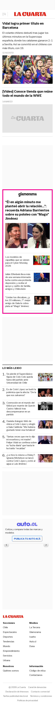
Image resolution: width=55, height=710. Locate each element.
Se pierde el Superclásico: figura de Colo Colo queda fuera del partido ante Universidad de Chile (19, 378)
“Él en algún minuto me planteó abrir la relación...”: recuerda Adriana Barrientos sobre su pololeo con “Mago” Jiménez (27, 210)
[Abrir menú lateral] (5, 14)
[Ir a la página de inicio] (30, 14)
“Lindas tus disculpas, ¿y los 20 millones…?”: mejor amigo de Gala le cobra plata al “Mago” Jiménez (18, 302)
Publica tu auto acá (27, 538)
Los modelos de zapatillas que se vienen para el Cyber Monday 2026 (17, 261)
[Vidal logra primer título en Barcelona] (27, 70)
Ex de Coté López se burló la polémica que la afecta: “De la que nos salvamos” (21, 392)
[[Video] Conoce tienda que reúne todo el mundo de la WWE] (27, 119)
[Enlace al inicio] (27, 195)
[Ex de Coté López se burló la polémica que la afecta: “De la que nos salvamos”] (45, 393)
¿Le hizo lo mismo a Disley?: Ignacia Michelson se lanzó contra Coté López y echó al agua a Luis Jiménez (20, 459)
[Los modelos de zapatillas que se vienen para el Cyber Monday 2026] (41, 261)
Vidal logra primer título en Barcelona (23, 25)
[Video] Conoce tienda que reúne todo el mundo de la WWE (27, 94)
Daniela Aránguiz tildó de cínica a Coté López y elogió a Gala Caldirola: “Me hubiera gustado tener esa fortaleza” (20, 425)
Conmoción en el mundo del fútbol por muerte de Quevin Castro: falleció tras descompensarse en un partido (20, 408)
